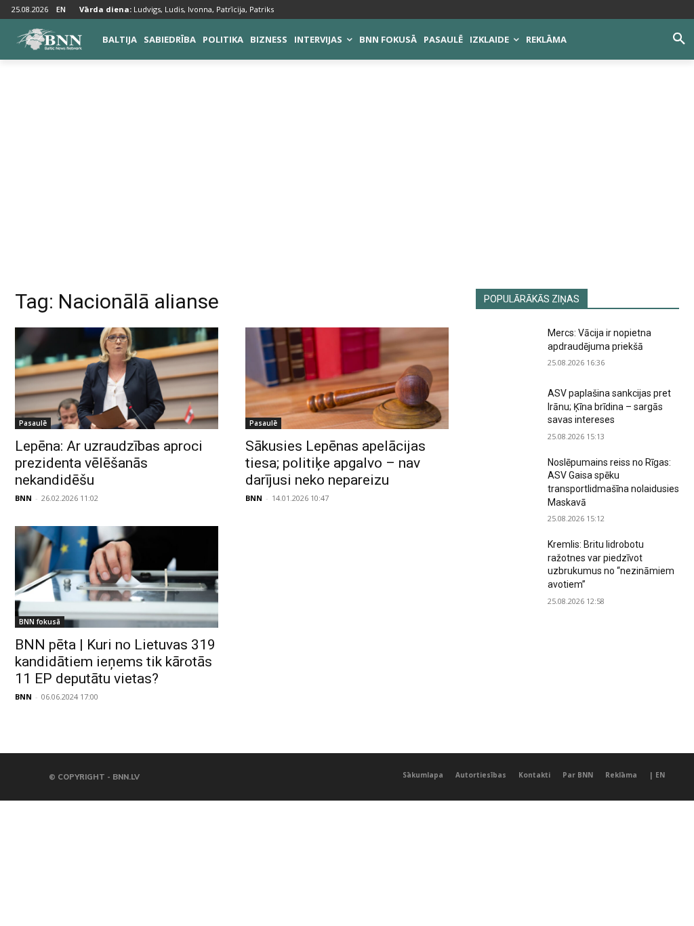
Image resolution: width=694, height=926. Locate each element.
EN (61, 9)
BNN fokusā (39, 621)
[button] (679, 39)
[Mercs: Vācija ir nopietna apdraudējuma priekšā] (506, 348)
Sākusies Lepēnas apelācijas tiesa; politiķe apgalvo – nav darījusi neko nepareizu (335, 463)
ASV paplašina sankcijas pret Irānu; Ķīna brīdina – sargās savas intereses (609, 406)
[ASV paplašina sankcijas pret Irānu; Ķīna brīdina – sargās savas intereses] (506, 408)
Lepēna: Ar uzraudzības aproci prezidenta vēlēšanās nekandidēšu (109, 463)
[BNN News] (49, 39)
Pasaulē (33, 423)
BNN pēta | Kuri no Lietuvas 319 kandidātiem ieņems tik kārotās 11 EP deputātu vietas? (115, 662)
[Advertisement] (347, 187)
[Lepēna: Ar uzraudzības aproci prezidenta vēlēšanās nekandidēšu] (116, 378)
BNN (23, 498)
